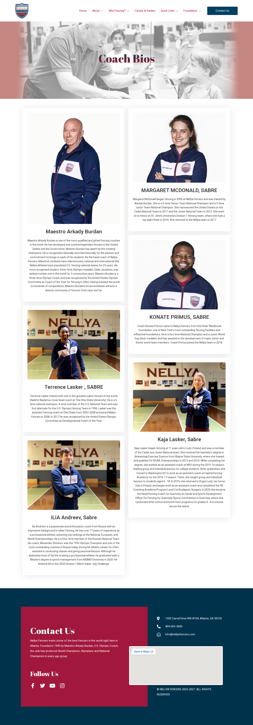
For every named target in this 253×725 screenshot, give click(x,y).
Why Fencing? (117, 10)
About (96, 10)
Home (83, 10)
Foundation (190, 10)
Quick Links (167, 10)
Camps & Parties (145, 10)
